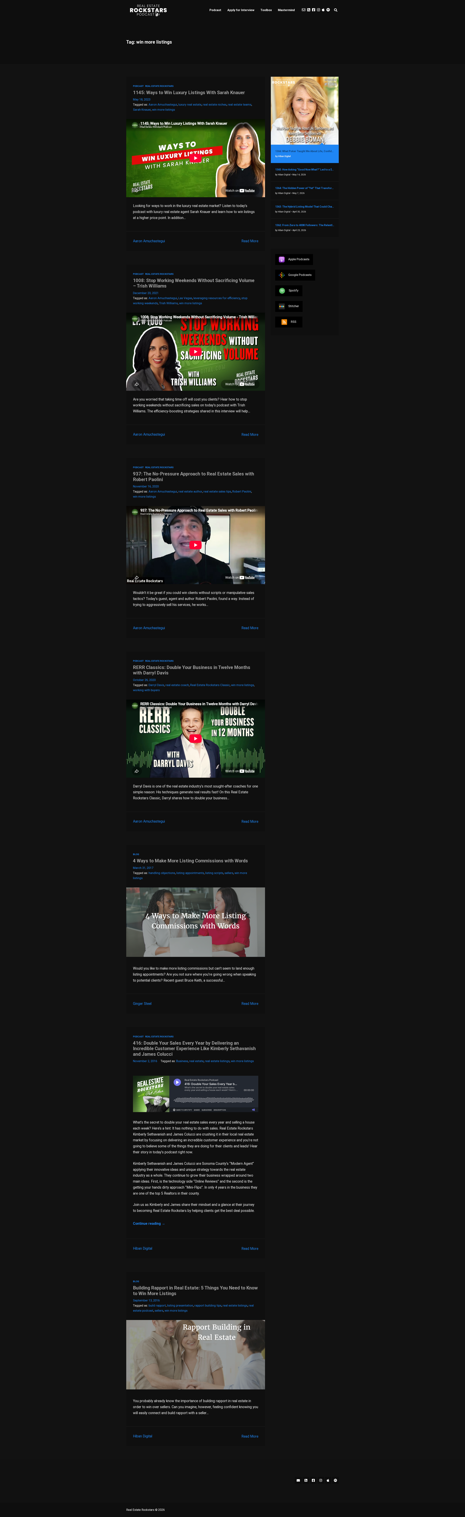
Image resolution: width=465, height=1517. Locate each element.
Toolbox (266, 10)
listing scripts (214, 873)
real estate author (190, 491)
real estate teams (239, 104)
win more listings (163, 109)
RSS (293, 322)
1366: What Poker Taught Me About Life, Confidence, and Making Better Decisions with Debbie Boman (304, 151)
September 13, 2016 (146, 1300)
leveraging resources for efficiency (216, 298)
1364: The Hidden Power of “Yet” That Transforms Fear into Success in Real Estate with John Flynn (304, 188)
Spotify (293, 290)
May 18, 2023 (141, 99)
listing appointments (190, 873)
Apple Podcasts (298, 259)
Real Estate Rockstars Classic (210, 685)
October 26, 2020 (144, 680)
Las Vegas (185, 298)
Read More (249, 241)
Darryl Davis (156, 685)
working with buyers (146, 690)
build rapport (157, 1305)
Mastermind (286, 10)
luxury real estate (189, 104)
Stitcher (293, 306)
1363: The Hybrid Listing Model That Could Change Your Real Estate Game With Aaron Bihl (304, 206)
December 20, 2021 (146, 293)
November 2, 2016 (145, 1061)
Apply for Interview (240, 10)
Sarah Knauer (142, 109)
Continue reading (149, 1223)
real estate (196, 1061)
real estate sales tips (217, 491)
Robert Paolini (241, 491)
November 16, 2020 (146, 486)
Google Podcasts (300, 275)
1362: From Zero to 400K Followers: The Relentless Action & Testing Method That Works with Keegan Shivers (304, 225)
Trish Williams (168, 303)
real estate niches (215, 104)
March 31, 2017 (143, 868)
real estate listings (217, 1061)
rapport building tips (207, 1305)
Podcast (215, 10)
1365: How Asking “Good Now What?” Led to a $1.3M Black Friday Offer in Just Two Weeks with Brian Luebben (304, 169)
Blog (136, 854)
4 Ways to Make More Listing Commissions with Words (190, 860)
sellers (229, 873)
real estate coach (177, 685)
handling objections (162, 873)
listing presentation (180, 1305)
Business (182, 1061)
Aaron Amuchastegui (163, 104)
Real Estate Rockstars (159, 86)
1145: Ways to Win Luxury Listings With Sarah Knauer (189, 92)
